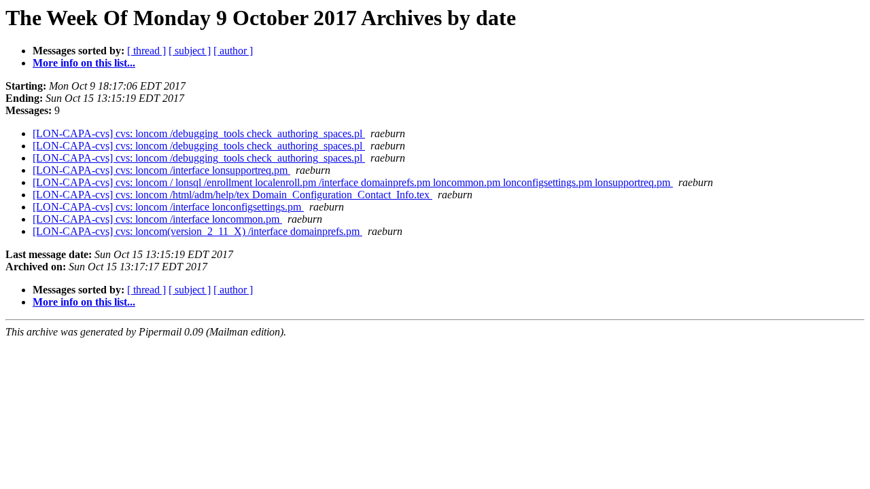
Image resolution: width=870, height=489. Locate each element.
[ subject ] (190, 50)
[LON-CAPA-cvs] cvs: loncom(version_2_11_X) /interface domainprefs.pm (197, 231)
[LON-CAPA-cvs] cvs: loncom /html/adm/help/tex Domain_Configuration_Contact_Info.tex (232, 194)
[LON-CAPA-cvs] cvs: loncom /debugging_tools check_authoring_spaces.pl (199, 133)
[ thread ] (146, 50)
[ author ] (233, 50)
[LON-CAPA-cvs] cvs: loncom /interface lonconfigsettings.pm (168, 207)
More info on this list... (84, 63)
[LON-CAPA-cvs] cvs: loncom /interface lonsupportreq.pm (161, 170)
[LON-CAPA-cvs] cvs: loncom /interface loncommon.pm (157, 219)
